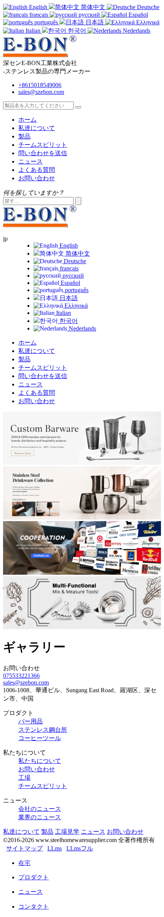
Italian (63, 313)
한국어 (68, 321)
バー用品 (30, 721)
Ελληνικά (75, 305)
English (68, 245)
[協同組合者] (82, 572)
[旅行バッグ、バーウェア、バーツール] (82, 627)
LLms (54, 848)
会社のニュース (39, 809)
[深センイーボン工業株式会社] (44, 55)
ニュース (30, 161)
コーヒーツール (39, 738)
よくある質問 (36, 170)
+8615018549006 (39, 85)
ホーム (27, 119)
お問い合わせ (36, 178)
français (68, 268)
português (75, 290)
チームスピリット (42, 144)
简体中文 (77, 253)
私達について (36, 128)
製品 (24, 136)
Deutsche (74, 261)
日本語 (68, 298)
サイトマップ (24, 848)
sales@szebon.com (41, 92)
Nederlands (81, 328)
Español (69, 283)
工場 (24, 777)
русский (72, 275)
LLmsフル (79, 848)
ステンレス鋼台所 (42, 729)
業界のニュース (39, 817)
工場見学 (67, 831)
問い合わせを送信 (42, 153)
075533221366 (21, 675)
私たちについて (39, 761)
